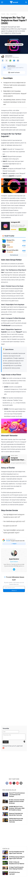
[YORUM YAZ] (14, 61)
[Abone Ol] (17, 60)
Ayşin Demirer (8, 56)
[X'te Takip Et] (14, 783)
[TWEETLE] (7, 61)
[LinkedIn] (14, 569)
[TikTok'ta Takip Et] (21, 783)
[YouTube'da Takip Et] (17, 783)
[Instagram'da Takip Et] (10, 783)
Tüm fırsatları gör (14, 255)
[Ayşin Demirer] (14, 551)
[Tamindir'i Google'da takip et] (14, 542)
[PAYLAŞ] (3, 61)
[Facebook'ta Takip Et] (7, 783)
